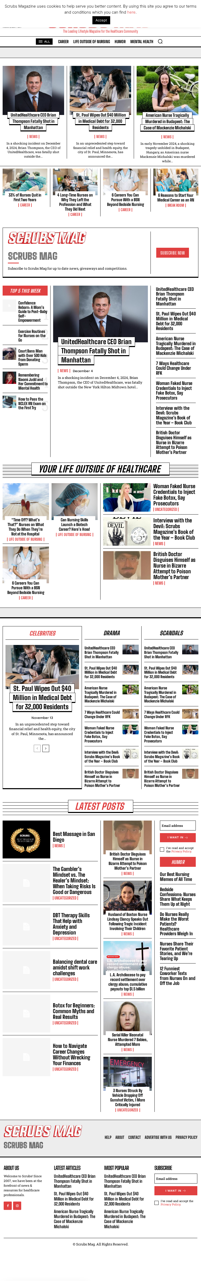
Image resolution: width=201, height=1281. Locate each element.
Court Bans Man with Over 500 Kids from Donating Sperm (32, 357)
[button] (160, 41)
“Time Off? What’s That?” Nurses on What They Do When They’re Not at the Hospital (26, 526)
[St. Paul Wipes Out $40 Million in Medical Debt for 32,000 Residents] (100, 90)
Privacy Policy (181, 851)
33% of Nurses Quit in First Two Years (25, 197)
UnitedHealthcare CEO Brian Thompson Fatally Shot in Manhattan (33, 121)
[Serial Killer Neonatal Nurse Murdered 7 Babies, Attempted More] (127, 1018)
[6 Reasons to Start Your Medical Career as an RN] (175, 182)
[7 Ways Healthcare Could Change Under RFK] (130, 714)
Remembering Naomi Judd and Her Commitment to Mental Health (33, 381)
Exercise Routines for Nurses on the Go (32, 335)
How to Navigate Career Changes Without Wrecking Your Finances (71, 1054)
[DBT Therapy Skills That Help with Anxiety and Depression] (26, 927)
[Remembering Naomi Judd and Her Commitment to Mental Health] (9, 378)
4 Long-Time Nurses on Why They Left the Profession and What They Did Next (75, 202)
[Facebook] (8, 1206)
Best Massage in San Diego (74, 837)
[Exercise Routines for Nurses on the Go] (9, 334)
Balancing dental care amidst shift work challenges (75, 967)
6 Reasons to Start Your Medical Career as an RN (175, 197)
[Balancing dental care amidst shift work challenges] (26, 970)
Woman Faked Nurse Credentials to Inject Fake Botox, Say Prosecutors (174, 390)
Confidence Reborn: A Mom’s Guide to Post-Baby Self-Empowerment (32, 311)
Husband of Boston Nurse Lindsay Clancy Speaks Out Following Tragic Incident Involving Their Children (127, 921)
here (131, 12)
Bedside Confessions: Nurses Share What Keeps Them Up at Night (178, 897)
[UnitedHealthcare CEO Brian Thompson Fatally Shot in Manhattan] (33, 90)
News (33, 137)
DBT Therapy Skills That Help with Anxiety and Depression (71, 924)
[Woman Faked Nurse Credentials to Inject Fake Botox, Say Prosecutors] (127, 497)
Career (25, 205)
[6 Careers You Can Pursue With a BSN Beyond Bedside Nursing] (125, 182)
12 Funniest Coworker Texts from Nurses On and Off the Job (177, 976)
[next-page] (45, 748)
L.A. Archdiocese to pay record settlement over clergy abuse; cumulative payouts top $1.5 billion (127, 981)
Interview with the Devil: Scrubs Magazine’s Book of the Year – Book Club (174, 415)
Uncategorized (166, 509)
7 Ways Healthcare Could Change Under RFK (173, 368)
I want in (175, 837)
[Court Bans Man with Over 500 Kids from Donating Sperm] (9, 354)
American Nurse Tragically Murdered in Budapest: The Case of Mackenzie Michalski (167, 121)
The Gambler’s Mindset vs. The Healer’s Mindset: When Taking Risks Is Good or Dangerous (74, 880)
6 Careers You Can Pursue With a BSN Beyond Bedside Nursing (125, 200)
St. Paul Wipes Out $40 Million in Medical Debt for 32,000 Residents (101, 121)
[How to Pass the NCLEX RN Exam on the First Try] (9, 402)
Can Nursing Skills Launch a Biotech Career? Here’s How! (74, 524)
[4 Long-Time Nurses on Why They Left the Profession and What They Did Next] (75, 182)
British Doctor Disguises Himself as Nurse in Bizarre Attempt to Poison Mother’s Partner (173, 442)
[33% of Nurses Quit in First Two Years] (25, 182)
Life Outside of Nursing (25, 539)
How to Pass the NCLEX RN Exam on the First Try (32, 403)
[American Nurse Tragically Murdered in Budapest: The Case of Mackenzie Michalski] (167, 90)
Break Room (176, 205)
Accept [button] (101, 20)
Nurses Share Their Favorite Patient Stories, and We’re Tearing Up (176, 951)
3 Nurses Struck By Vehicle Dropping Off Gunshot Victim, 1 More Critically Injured (127, 1097)
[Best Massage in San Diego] (26, 840)
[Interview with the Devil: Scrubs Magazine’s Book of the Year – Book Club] (127, 531)
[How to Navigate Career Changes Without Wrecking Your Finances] (26, 1057)
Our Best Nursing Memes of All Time (176, 877)
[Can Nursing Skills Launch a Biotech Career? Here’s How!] (75, 501)
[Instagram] (17, 1206)
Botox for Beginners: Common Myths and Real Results (74, 1011)
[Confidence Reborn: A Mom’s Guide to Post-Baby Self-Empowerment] (9, 305)
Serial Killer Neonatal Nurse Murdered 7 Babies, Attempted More (128, 1039)
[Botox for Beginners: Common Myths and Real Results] (26, 1014)
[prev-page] (37, 748)
